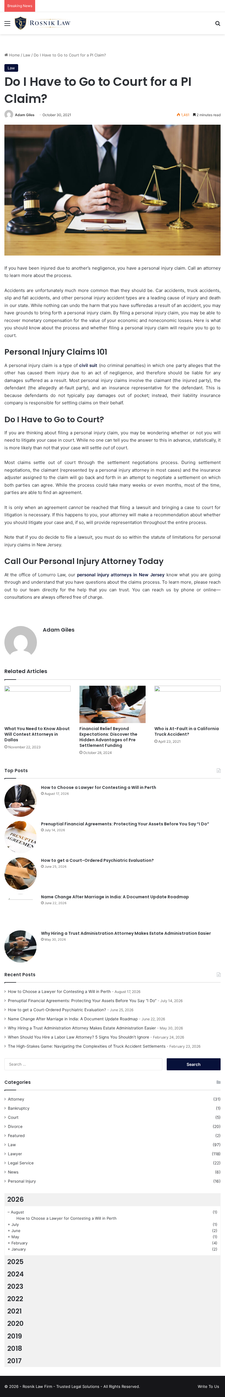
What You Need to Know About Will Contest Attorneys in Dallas (37, 734)
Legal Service (21, 1163)
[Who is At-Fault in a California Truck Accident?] (187, 704)
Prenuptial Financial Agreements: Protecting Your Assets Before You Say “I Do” (125, 824)
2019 (14, 1336)
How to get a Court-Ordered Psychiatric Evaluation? (97, 860)
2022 (15, 1298)
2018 (14, 1348)
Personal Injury (22, 1181)
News (13, 1172)
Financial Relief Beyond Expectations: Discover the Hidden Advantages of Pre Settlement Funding (108, 737)
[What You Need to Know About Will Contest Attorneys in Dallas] (37, 704)
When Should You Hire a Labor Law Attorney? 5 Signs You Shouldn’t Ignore (78, 1037)
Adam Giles (25, 115)
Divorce (15, 1126)
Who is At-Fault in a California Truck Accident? (186, 731)
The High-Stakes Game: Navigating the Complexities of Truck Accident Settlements (87, 1046)
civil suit (88, 365)
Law (26, 55)
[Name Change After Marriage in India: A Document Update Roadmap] (20, 910)
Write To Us (208, 1386)
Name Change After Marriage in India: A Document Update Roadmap (115, 897)
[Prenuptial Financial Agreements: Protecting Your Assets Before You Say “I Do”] (20, 837)
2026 (15, 1199)
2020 (15, 1323)
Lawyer (15, 1153)
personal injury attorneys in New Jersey (120, 575)
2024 (15, 1274)
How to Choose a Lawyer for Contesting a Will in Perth (98, 787)
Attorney (16, 1099)
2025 (15, 1261)
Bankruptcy (19, 1108)
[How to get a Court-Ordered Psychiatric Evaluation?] (20, 873)
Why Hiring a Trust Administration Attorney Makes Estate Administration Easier (126, 933)
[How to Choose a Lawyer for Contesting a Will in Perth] (20, 801)
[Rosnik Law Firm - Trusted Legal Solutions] (42, 23)
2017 (14, 1361)
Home (14, 55)
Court (13, 1117)
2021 (14, 1311)
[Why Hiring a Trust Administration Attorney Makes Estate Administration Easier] (20, 946)
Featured (16, 1135)
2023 (15, 1286)
